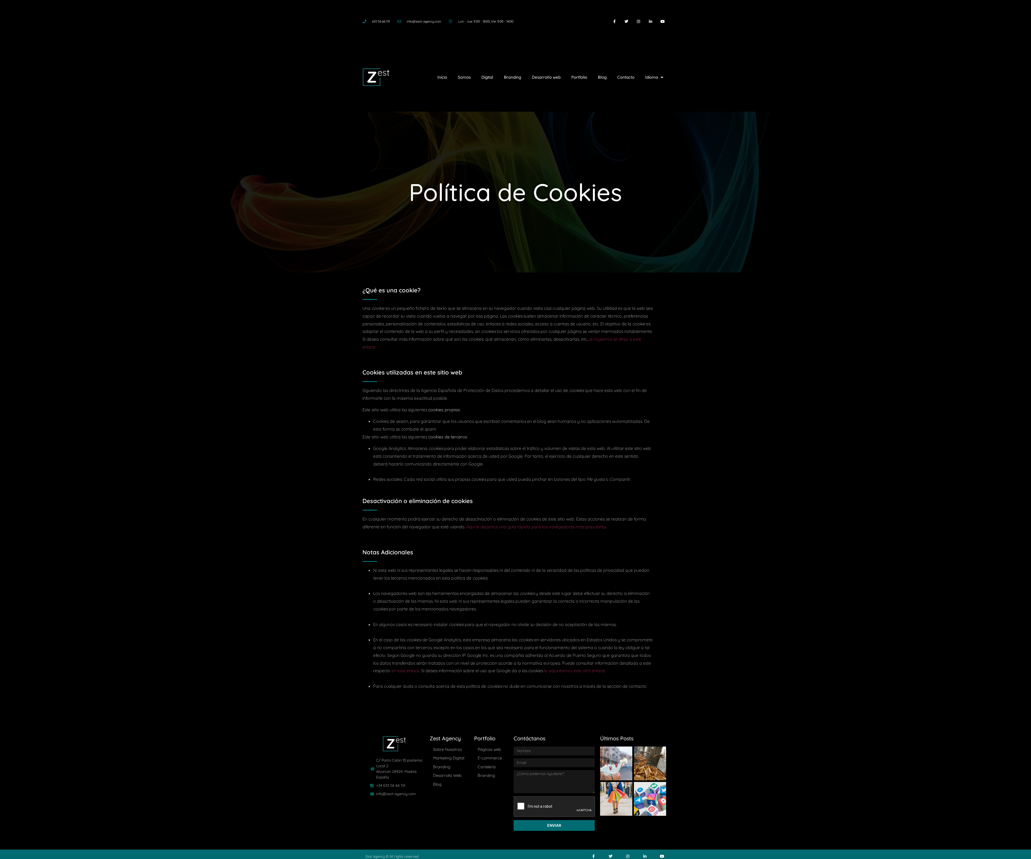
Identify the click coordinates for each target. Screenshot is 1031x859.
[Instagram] (639, 22)
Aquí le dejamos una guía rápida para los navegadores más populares (535, 526)
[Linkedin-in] (650, 22)
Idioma (651, 77)
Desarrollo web (546, 77)
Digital (487, 77)
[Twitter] (626, 22)
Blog (602, 77)
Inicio (442, 77)
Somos (464, 77)
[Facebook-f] (614, 22)
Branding (512, 77)
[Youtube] (662, 22)
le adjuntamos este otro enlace (574, 670)
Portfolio (579, 77)
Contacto (625, 77)
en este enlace (405, 670)
